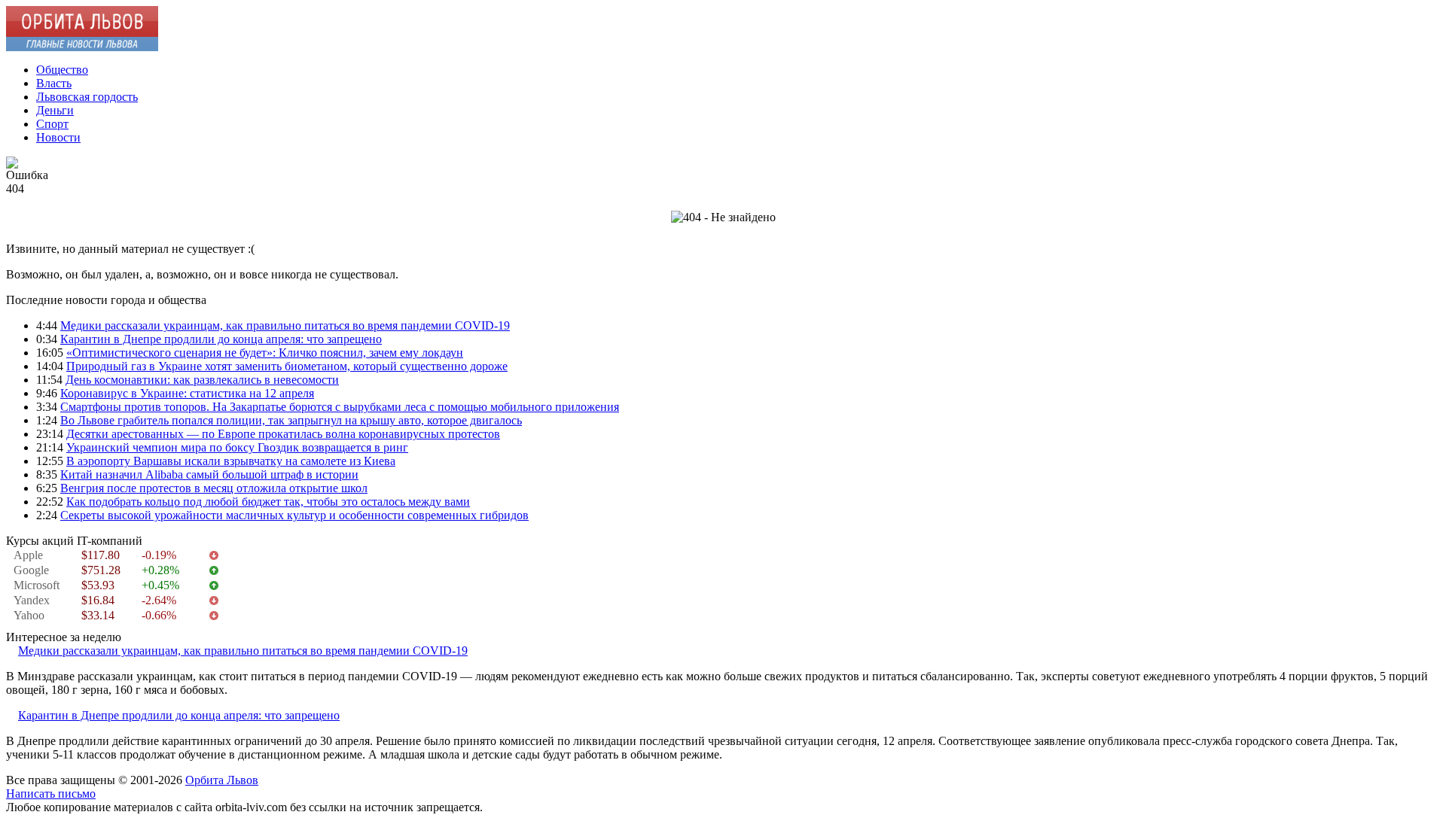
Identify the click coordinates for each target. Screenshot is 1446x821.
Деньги (55, 110)
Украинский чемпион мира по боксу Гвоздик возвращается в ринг (237, 447)
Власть (54, 83)
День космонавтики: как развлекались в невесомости (202, 379)
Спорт (52, 123)
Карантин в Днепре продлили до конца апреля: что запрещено (221, 339)
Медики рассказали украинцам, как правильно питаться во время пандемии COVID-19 (285, 325)
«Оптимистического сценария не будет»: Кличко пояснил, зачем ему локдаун (264, 352)
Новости (58, 137)
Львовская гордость (87, 96)
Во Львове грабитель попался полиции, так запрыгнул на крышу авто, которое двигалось (291, 420)
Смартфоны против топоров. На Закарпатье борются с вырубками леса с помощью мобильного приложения (339, 406)
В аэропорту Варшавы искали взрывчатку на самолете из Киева (230, 461)
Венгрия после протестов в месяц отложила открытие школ (214, 488)
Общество (62, 69)
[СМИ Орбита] (82, 47)
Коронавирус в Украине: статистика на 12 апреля (187, 393)
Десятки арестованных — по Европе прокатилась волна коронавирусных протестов (283, 433)
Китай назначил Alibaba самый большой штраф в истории (209, 474)
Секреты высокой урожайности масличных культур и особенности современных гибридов (294, 515)
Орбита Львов (221, 780)
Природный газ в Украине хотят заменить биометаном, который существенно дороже (287, 366)
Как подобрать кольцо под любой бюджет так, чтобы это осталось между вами (268, 501)
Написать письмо (51, 793)
